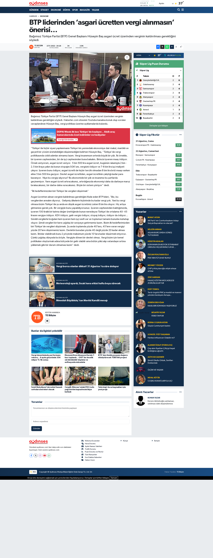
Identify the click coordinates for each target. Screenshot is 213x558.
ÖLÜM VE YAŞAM (155, 370)
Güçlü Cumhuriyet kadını (159, 326)
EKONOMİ (56, 10)
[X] (36, 455)
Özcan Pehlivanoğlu (158, 255)
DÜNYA (66, 10)
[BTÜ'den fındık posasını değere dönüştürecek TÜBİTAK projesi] (113, 344)
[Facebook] (31, 455)
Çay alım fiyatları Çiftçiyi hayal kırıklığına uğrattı (161, 349)
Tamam (114, 478)
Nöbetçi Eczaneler (92, 441)
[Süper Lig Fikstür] (180, 135)
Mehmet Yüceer (155, 265)
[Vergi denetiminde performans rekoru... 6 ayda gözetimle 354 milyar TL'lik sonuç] (47, 344)
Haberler (33, 16)
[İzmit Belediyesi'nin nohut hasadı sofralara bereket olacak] (47, 376)
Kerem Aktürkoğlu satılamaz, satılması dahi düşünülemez (161, 402)
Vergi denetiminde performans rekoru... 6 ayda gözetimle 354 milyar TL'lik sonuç (46, 357)
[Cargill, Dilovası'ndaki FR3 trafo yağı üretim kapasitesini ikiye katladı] (80, 376)
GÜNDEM (33, 10)
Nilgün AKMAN (154, 229)
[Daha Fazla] (172, 47)
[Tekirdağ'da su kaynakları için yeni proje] (113, 376)
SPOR (75, 10)
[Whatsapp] (49, 455)
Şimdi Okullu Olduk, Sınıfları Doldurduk (160, 361)
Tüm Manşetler (91, 455)
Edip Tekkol (153, 289)
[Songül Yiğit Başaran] (141, 336)
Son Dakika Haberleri (93, 457)
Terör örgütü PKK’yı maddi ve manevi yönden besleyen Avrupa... (164, 293)
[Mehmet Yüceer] (141, 268)
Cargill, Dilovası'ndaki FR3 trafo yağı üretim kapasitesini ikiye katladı (79, 389)
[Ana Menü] (182, 10)
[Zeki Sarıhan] (141, 280)
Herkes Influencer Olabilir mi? (161, 338)
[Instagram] (40, 455)
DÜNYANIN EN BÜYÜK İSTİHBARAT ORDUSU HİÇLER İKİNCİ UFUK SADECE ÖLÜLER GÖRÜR (163, 246)
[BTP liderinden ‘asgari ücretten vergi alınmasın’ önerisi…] (80, 83)
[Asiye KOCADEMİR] (141, 360)
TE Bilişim (50, 315)
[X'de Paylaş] (162, 47)
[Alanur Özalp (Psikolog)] (141, 348)
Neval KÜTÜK (154, 378)
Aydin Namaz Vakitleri (93, 446)
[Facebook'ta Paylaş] (158, 47)
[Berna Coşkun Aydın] (141, 324)
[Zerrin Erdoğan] (141, 304)
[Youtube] (45, 455)
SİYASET (45, 10)
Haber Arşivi (90, 460)
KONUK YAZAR (154, 398)
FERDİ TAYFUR (157, 316)
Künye (125, 441)
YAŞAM (95, 10)
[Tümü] (180, 212)
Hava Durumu (90, 444)
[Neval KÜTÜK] (141, 379)
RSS (34, 472)
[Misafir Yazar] (142, 313)
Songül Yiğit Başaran (159, 334)
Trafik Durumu (90, 449)
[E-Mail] (47, 321)
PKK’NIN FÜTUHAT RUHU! (159, 258)
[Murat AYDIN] (141, 220)
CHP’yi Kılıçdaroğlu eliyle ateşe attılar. (162, 270)
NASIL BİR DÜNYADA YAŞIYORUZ (162, 306)
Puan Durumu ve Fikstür (94, 452)
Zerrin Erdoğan (156, 302)
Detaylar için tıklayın (159, 126)
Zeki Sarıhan (154, 277)
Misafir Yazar (158, 312)
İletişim (157, 441)
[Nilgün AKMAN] (141, 232)
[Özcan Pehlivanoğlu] (141, 256)
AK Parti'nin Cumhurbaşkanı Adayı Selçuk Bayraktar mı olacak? (163, 222)
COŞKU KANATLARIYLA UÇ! (160, 381)
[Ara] (178, 10)
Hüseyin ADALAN (155, 241)
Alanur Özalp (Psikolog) (160, 345)
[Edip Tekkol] (141, 292)
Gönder (36, 429)
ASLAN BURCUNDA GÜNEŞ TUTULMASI (160, 234)
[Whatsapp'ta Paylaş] (167, 47)
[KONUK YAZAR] (141, 401)
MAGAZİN (85, 10)
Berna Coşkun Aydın (158, 322)
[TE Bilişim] (37, 317)
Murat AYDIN (154, 217)
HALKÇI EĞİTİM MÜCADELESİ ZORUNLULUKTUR (161, 281)
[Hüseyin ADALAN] (141, 244)
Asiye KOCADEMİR (156, 357)
